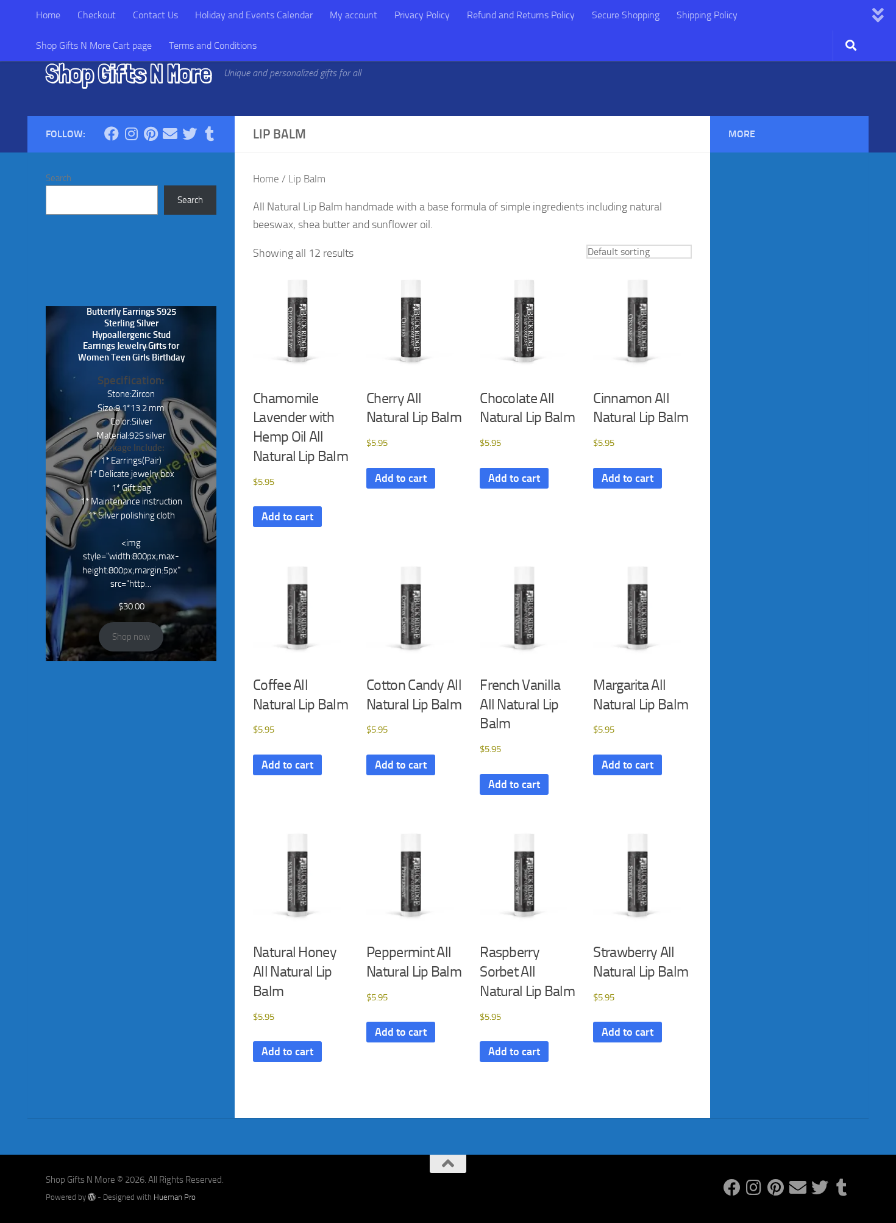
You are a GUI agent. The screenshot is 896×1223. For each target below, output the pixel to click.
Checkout (96, 15)
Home (48, 15)
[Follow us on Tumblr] (209, 133)
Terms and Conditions (213, 45)
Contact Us (155, 15)
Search (58, 178)
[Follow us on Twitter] (189, 133)
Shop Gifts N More (129, 73)
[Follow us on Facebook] (111, 133)
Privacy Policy (422, 15)
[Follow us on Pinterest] (150, 133)
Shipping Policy (707, 15)
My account (353, 15)
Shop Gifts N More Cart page (94, 45)
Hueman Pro (175, 1197)
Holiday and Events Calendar (254, 15)
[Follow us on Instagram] (131, 133)
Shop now (131, 636)
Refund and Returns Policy (521, 15)
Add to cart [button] (287, 516)
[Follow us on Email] (170, 133)
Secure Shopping (626, 15)
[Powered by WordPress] (92, 1197)
